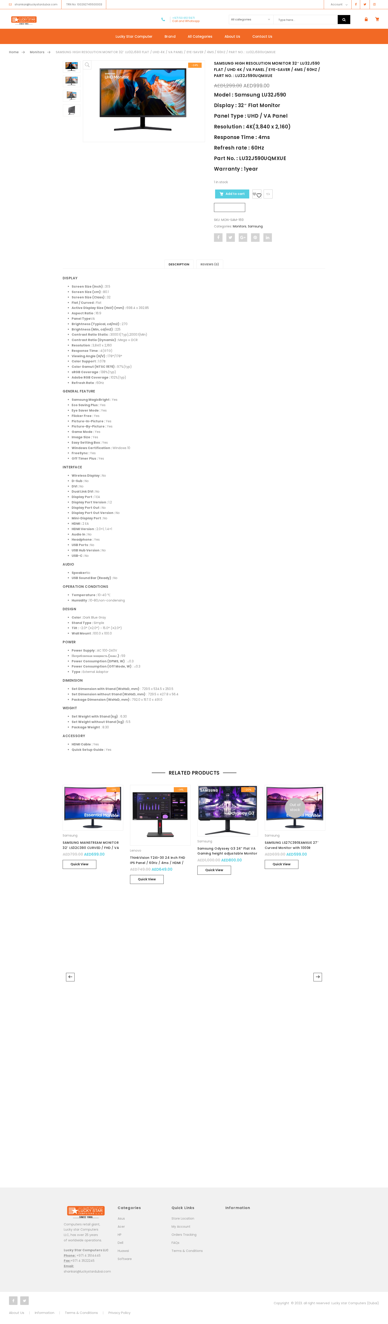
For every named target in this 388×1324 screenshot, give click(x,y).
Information (44, 1312)
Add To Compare (268, 193)
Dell (120, 1242)
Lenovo (135, 850)
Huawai (123, 1251)
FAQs (175, 1242)
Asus (121, 1218)
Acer (121, 1226)
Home (14, 52)
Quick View (79, 864)
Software (125, 1259)
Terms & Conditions (187, 1251)
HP (119, 1234)
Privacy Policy (119, 1312)
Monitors (37, 52)
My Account (181, 1226)
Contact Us (262, 36)
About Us (232, 36)
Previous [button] (70, 977)
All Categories (200, 36)
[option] (144, 101)
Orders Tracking (184, 1234)
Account (336, 4)
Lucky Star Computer (134, 36)
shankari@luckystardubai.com (36, 4)
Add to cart (235, 194)
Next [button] (317, 977)
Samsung (255, 226)
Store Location (183, 1218)
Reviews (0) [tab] (210, 264)
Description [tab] (179, 264)
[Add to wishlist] (256, 193)
